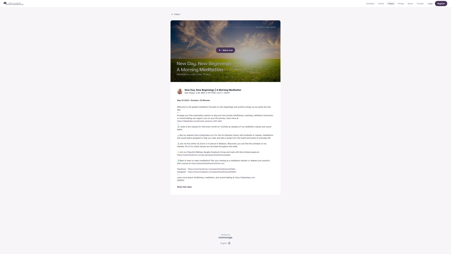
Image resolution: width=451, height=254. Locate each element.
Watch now (225, 50)
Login (430, 3)
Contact (420, 3)
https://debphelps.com (204, 135)
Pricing (401, 3)
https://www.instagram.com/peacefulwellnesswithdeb (211, 172)
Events (381, 3)
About (410, 3)
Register (441, 3)
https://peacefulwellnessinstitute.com (207, 163)
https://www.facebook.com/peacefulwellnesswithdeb (211, 169)
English (225, 243)
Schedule (370, 3)
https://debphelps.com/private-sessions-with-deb (199, 121)
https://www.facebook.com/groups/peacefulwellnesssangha (203, 155)
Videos (391, 3)
